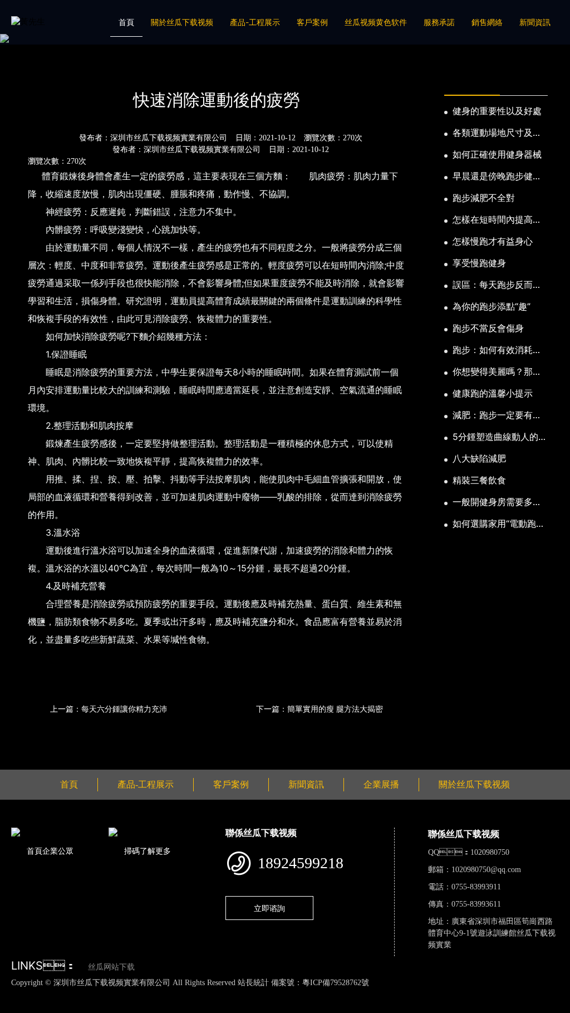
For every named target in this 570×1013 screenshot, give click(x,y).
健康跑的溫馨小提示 (493, 393)
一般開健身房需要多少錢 (497, 502)
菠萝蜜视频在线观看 (399, 994)
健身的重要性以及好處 (497, 110)
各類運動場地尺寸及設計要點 (497, 133)
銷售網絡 (487, 22)
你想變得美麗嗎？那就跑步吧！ (497, 372)
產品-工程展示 (255, 22)
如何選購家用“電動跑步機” (499, 524)
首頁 (126, 22)
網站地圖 (16, 994)
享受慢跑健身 (479, 262)
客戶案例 (312, 22)
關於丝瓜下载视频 (182, 22)
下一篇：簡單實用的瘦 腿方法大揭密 (319, 708)
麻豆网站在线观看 (257, 994)
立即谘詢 (269, 908)
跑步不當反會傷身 (488, 328)
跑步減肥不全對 (484, 197)
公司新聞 (115, 70)
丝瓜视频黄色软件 (376, 22)
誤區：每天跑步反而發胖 (497, 285)
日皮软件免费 (464, 994)
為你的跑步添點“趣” (491, 306)
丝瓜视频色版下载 (66, 994)
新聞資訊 (535, 22)
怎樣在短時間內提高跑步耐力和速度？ (497, 220)
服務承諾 (439, 22)
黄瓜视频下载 (196, 994)
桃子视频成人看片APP (77, 1006)
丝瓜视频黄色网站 (135, 994)
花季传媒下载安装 (326, 994)
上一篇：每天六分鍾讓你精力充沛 (108, 708)
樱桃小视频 (512, 994)
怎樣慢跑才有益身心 (493, 241)
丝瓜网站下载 (111, 967)
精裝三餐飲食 (479, 480)
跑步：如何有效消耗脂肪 (497, 350)
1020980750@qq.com (486, 869)
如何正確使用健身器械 (497, 154)
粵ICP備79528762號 (335, 982)
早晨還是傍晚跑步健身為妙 (497, 176)
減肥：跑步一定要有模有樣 (497, 415)
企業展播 (381, 784)
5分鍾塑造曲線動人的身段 (500, 437)
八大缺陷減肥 (479, 458)
